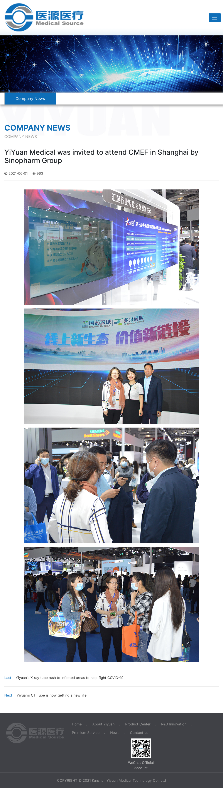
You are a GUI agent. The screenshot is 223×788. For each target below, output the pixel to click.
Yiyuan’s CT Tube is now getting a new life (45, 695)
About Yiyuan (103, 724)
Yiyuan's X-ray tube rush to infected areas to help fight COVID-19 (63, 677)
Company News (30, 98)
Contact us (139, 732)
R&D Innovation (173, 724)
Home (77, 724)
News (114, 732)
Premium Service (86, 732)
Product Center (137, 724)
